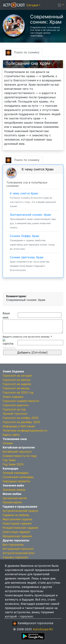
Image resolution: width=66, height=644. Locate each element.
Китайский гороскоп (17, 451)
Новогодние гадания (17, 523)
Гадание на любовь (16, 515)
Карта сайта (11, 434)
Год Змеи (9, 460)
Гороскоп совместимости (21, 401)
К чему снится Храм (33, 200)
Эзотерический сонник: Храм (33, 221)
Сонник (8, 443)
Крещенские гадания (17, 536)
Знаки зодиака (13, 396)
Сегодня (32, 5)
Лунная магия (12, 502)
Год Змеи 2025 (13, 464)
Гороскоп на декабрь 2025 (21, 422)
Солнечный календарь (18, 477)
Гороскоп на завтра (16, 380)
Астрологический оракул (20, 510)
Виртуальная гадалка (17, 519)
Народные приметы (16, 481)
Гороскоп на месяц (16, 388)
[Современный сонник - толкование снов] (14, 25)
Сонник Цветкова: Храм (29, 263)
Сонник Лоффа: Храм (32, 242)
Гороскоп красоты (16, 405)
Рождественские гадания (20, 527)
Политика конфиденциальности (25, 430)
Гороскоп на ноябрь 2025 (21, 418)
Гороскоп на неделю (17, 384)
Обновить (9, 347)
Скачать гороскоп (15, 557)
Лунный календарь (16, 472)
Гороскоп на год (14, 409)
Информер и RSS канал (19, 426)
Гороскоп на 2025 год (18, 392)
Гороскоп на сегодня (17, 375)
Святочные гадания (16, 532)
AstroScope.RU (43, 629)
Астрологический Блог (19, 553)
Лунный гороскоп (15, 413)
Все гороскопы (13, 544)
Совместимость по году (20, 456)
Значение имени (14, 489)
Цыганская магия (15, 498)
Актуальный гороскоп (18, 549)
